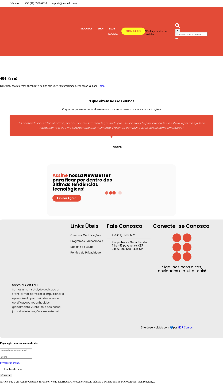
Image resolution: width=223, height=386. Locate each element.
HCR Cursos (185, 327)
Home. (101, 85)
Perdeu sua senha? (10, 362)
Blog (112, 28)
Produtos (86, 28)
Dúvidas (113, 34)
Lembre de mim (12, 369)
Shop (101, 28)
